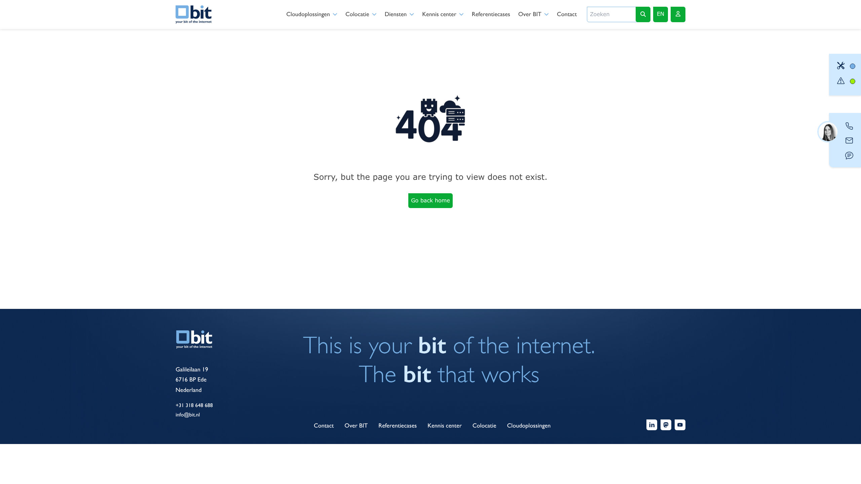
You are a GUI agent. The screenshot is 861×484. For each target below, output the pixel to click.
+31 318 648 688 (194, 405)
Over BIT (529, 14)
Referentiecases (491, 14)
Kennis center (439, 14)
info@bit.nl (188, 414)
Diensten (396, 14)
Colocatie (357, 14)
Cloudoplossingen (308, 14)
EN (660, 14)
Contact (567, 14)
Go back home (430, 200)
